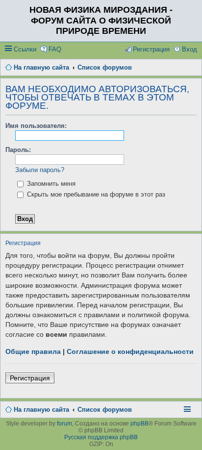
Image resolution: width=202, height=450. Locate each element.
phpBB (139, 423)
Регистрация (30, 378)
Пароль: (18, 149)
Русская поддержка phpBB (101, 437)
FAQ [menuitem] (55, 49)
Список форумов (104, 409)
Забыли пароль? (39, 170)
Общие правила (33, 351)
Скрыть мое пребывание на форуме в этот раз (95, 194)
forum (64, 423)
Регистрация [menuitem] (151, 49)
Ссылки (25, 49)
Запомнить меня (50, 183)
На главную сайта (41, 409)
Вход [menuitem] (189, 49)
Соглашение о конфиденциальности (130, 351)
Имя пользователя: (36, 125)
